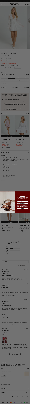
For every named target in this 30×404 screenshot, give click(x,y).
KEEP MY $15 (22, 208)
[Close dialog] (29, 192)
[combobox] (18, 203)
